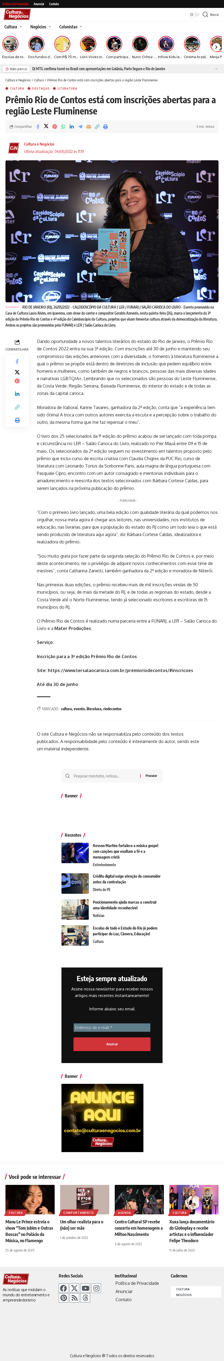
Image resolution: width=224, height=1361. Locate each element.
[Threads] (85, 1298)
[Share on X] (46, 126)
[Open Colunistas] (80, 26)
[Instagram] (96, 1288)
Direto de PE (102, 889)
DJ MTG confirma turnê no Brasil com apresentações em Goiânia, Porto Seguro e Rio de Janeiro (98, 69)
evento (79, 708)
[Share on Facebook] (38, 126)
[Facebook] (63, 1288)
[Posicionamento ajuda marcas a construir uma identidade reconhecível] (75, 909)
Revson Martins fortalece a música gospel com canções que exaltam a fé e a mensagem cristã (125, 851)
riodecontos (112, 708)
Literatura (67, 88)
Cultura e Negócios (39, 143)
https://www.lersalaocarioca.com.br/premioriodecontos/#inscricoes (120, 670)
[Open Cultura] (20, 26)
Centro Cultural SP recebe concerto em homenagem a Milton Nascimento (139, 1228)
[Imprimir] (105, 126)
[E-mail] (88, 126)
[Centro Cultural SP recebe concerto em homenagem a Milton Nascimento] (139, 1199)
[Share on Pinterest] (54, 126)
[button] (215, 69)
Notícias (98, 915)
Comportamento (78, 1212)
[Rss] (74, 1298)
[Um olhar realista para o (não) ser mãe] (84, 1199)
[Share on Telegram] (80, 126)
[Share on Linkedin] (71, 126)
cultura (66, 708)
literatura (94, 708)
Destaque (41, 88)
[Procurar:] (105, 776)
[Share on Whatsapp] (63, 126)
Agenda (124, 1212)
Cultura (17, 88)
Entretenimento (104, 865)
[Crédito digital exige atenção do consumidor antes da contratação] (75, 883)
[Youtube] (85, 1288)
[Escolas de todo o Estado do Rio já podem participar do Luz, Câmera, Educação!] (75, 935)
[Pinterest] (63, 1298)
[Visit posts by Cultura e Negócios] (13, 148)
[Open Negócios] (49, 26)
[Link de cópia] (97, 126)
